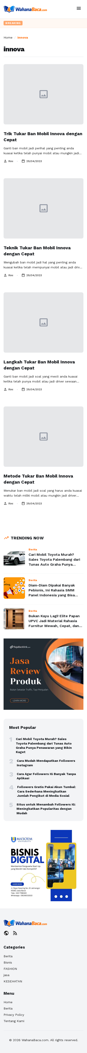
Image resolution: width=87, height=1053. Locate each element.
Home (8, 37)
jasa (6, 975)
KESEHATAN (13, 981)
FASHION (10, 968)
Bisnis (8, 962)
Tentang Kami (14, 1021)
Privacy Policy (14, 1014)
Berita (8, 956)
